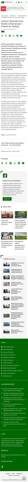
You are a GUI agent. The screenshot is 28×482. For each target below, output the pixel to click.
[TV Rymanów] (6, 2)
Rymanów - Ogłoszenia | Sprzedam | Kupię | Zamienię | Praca (15, 9)
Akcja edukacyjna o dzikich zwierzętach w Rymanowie (17, 298)
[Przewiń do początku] (24, 478)
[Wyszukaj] (21, 2)
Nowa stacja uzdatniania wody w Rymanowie (6, 222)
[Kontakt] (19, 2)
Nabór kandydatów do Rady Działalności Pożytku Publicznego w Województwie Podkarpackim (20, 224)
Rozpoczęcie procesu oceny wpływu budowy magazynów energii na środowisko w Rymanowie (17, 306)
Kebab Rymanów (7, 376)
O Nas (13, 473)
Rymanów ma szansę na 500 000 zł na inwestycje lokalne (17, 264)
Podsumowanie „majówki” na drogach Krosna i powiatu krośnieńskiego (13, 389)
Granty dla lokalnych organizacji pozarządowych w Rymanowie (16, 291)
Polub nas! (7, 199)
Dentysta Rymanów (8, 347)
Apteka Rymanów (8, 349)
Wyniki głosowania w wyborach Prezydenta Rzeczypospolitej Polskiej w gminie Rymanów (17, 315)
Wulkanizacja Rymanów (9, 368)
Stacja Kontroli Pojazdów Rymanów (13, 370)
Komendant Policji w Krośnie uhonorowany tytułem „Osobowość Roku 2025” (14, 424)
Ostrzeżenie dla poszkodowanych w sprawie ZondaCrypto (13, 405)
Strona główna (4, 15)
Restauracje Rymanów (9, 373)
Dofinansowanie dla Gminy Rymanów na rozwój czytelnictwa (16, 271)
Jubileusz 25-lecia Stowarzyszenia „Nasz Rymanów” (17, 284)
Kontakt (3, 456)
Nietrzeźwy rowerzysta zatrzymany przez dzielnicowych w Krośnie (14, 414)
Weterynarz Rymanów (9, 357)
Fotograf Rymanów (8, 360)
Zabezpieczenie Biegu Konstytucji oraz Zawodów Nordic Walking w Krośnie (13, 394)
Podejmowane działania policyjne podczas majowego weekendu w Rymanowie (14, 418)
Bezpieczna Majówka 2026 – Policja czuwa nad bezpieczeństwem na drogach (15, 409)
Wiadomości (13, 15)
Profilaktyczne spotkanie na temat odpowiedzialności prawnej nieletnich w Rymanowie (14, 399)
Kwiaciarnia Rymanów (9, 354)
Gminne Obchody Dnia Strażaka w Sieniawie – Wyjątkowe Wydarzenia (17, 277)
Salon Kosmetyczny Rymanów (11, 365)
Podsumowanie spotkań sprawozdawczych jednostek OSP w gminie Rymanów (20, 245)
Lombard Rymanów (8, 352)
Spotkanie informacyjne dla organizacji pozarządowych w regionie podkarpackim (17, 324)
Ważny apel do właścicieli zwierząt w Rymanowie (17, 331)
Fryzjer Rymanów (8, 362)
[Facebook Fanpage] (16, 2)
